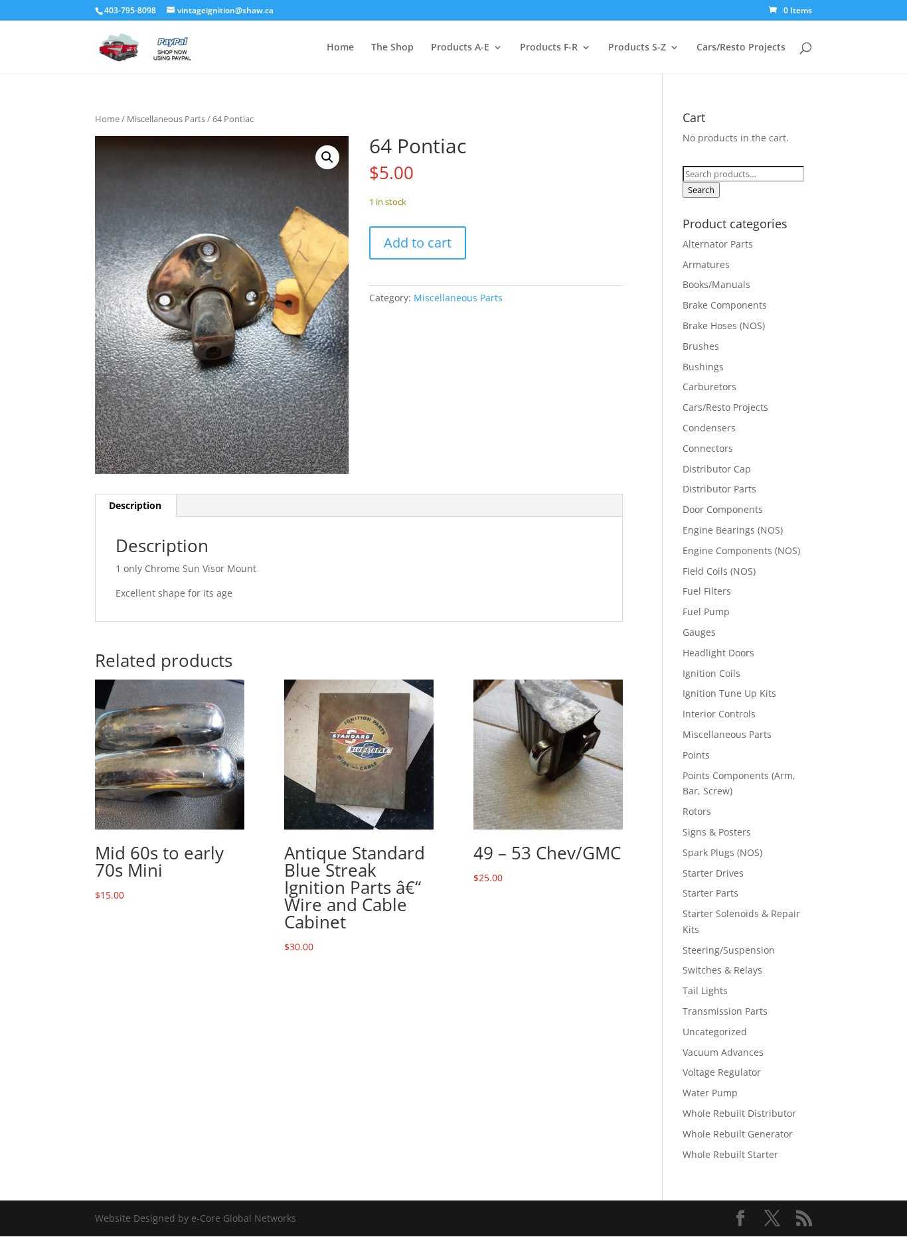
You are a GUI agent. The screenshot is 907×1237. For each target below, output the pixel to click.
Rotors (697, 811)
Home (340, 47)
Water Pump (710, 1092)
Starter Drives (713, 873)
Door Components (723, 509)
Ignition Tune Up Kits (729, 693)
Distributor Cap (717, 469)
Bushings (703, 366)
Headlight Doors (718, 652)
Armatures (706, 264)
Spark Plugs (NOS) (722, 852)
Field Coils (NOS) (719, 571)
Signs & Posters (717, 832)
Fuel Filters (707, 591)
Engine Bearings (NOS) (733, 530)
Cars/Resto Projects (741, 47)
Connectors (708, 448)
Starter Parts (710, 893)
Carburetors (709, 386)
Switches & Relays (722, 970)
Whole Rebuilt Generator (738, 1134)
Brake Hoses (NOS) (724, 325)
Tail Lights (705, 990)
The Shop (392, 47)
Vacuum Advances (723, 1052)
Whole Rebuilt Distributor (739, 1113)
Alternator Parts (718, 244)
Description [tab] (135, 505)
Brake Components (725, 305)
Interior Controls (719, 713)
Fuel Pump (706, 611)
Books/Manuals (716, 284)
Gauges (699, 632)
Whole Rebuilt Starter (730, 1154)
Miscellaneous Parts (166, 119)
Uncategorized (715, 1031)
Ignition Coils (711, 673)
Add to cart (418, 243)
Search (701, 190)
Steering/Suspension (729, 950)
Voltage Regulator (722, 1072)
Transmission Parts (725, 1011)
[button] (327, 157)
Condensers (709, 427)
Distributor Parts (719, 488)
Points (696, 755)
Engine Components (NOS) (741, 550)
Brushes (701, 346)
